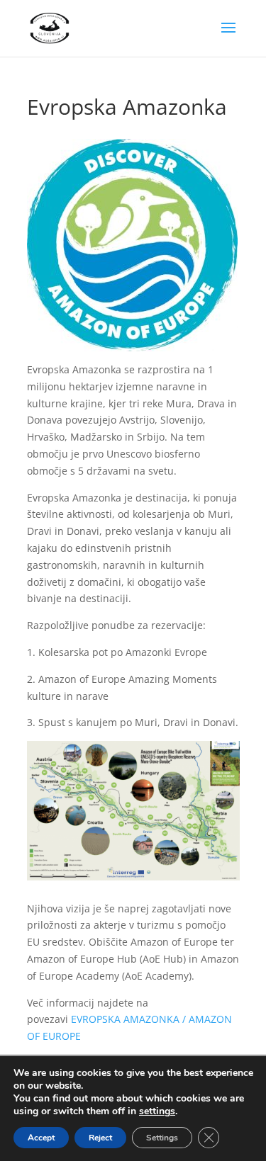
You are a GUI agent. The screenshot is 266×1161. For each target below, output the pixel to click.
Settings (162, 1137)
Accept (41, 1137)
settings (157, 1111)
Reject (100, 1137)
